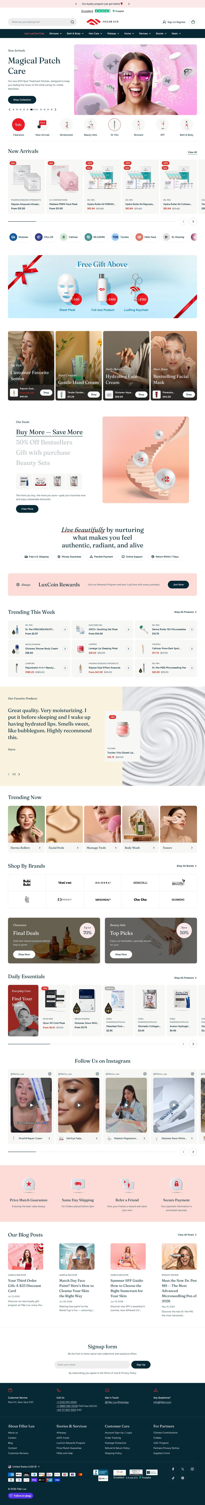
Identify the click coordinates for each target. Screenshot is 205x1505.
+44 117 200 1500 (66, 1409)
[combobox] (42, 22)
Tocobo (111, 748)
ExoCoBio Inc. (96, 625)
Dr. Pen (90, 200)
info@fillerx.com (162, 1402)
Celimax (156, 644)
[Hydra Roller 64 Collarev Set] (178, 178)
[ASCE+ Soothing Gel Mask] (80, 629)
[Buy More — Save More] (145, 460)
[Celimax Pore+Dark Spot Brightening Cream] (143, 648)
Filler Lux (21, 1489)
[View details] (65, 629)
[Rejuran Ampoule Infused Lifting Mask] (26, 178)
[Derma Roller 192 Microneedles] (143, 629)
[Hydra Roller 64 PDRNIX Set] (102, 178)
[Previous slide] (9, 109)
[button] (76, 4)
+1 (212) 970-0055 (67, 1402)
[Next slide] (55, 109)
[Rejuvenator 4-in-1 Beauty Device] (17, 668)
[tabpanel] (51, 493)
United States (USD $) (24, 1466)
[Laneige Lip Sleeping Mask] (80, 648)
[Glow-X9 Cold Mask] (55, 1000)
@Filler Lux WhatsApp (117, 1402)
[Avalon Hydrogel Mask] (24, 482)
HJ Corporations (58, 200)
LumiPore (30, 663)
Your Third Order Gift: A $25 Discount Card (24, 1285)
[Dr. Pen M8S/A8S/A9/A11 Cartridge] (17, 629)
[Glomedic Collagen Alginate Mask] (57, 482)
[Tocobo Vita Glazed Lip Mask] (122, 729)
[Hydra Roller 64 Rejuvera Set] (140, 178)
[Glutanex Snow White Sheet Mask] (86, 1000)
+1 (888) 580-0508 (67, 1406)
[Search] (72, 22)
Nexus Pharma (32, 644)
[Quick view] (40, 166)
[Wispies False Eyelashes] (41, 482)
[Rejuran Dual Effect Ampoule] (80, 668)
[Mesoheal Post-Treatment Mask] (118, 1000)
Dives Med (48, 1019)
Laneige (93, 644)
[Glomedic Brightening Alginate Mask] (74, 482)
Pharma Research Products (26, 200)
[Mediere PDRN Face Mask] (64, 178)
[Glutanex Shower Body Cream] (17, 648)
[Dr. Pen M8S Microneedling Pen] (143, 668)
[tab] (49, 432)
